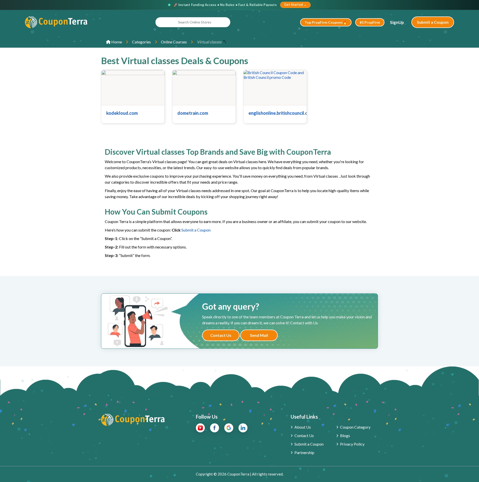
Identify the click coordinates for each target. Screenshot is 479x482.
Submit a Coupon (433, 22)
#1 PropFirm (370, 22)
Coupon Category (355, 427)
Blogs (345, 435)
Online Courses (174, 41)
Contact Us (220, 335)
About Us (302, 427)
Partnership (304, 452)
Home (116, 41)
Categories (141, 41)
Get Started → (295, 4)
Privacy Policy (352, 444)
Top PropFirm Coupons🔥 (326, 22)
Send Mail (259, 335)
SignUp (397, 22)
